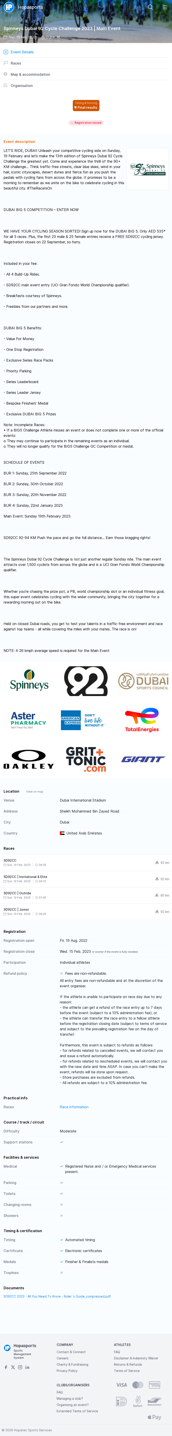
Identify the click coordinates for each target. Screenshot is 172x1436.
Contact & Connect (71, 1352)
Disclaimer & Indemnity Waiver (136, 1358)
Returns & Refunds (128, 1364)
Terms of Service (127, 1371)
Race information (74, 1107)
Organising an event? (73, 1405)
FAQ (117, 1352)
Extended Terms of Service (77, 1411)
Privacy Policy (67, 1371)
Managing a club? (70, 1398)
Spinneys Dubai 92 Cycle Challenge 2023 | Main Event (62, 28)
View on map (34, 791)
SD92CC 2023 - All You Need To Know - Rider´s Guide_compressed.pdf (57, 1296)
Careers (63, 1358)
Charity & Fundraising (72, 1364)
